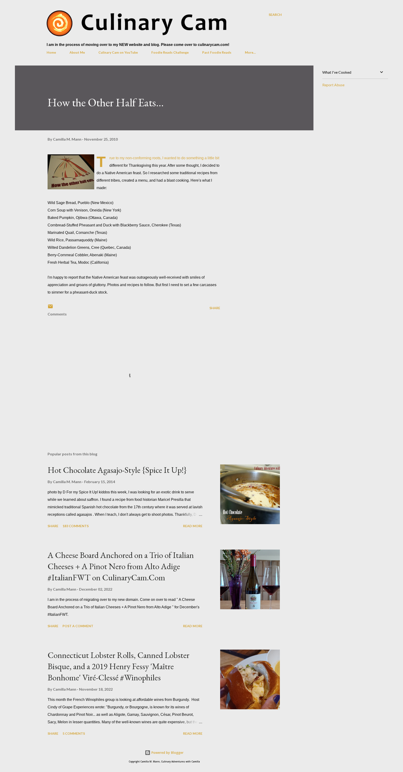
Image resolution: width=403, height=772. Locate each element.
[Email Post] (50, 308)
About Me (77, 52)
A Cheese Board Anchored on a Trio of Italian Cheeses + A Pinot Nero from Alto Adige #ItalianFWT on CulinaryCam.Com (121, 566)
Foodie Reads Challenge (170, 52)
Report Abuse (333, 85)
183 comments (76, 526)
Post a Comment (78, 626)
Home (51, 52)
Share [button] (214, 308)
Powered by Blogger (167, 752)
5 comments (74, 733)
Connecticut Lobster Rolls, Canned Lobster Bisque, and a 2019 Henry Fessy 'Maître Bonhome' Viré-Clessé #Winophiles (118, 666)
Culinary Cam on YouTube (118, 52)
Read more (192, 526)
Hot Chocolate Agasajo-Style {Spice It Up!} (117, 469)
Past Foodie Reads (216, 52)
